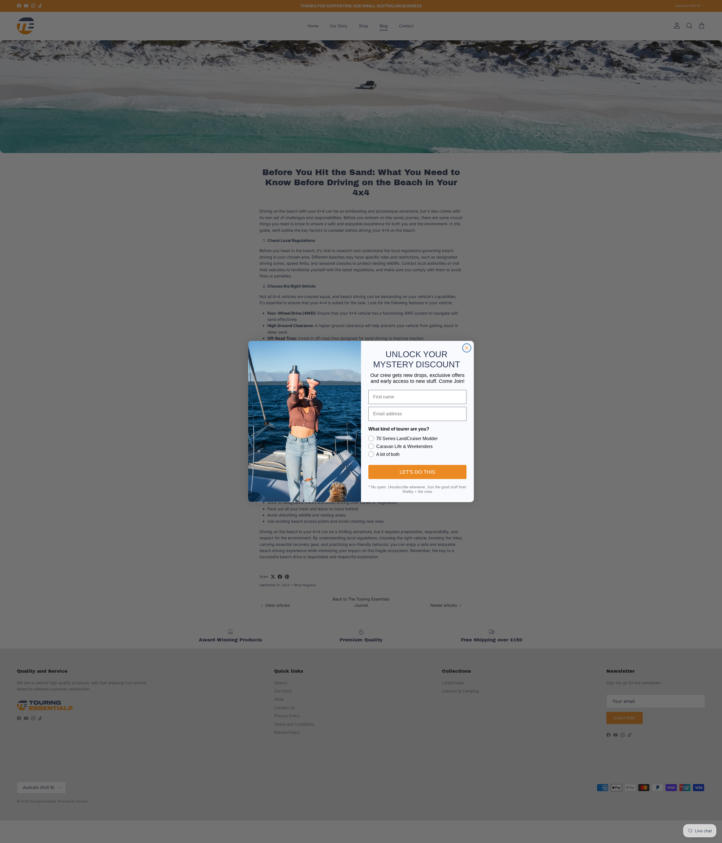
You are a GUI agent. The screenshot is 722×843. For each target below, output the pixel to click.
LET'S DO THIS (417, 472)
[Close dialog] (467, 348)
